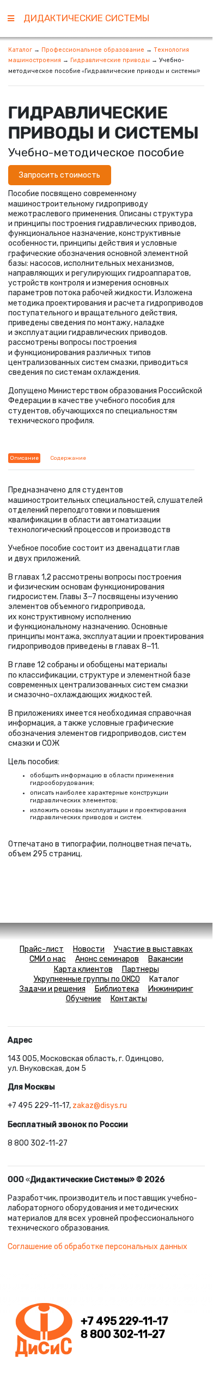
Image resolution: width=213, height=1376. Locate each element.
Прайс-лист (42, 949)
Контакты (129, 998)
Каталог (20, 49)
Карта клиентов (83, 969)
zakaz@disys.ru (99, 1105)
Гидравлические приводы (110, 60)
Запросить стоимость (59, 175)
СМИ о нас (47, 959)
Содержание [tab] (68, 458)
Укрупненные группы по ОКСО (87, 979)
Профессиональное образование (92, 49)
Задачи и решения (53, 989)
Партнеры (140, 969)
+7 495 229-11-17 (124, 1321)
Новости (89, 949)
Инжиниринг (170, 989)
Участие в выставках (153, 949)
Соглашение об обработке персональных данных (97, 1246)
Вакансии (165, 959)
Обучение (83, 998)
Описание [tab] (24, 458)
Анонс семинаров (107, 959)
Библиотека (117, 989)
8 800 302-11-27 (123, 1334)
